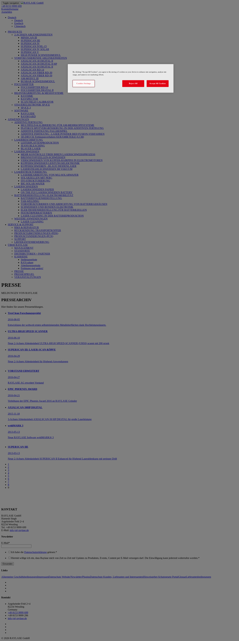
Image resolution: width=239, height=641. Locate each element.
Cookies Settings (83, 83)
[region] (120, 78)
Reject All (133, 83)
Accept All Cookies (157, 83)
